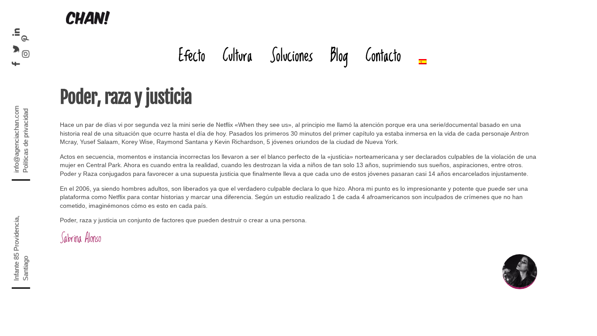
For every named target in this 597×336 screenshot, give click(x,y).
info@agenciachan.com (16, 139)
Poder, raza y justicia (126, 97)
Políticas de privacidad (25, 140)
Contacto (383, 55)
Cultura (238, 55)
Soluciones (291, 55)
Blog (339, 55)
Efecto (192, 55)
